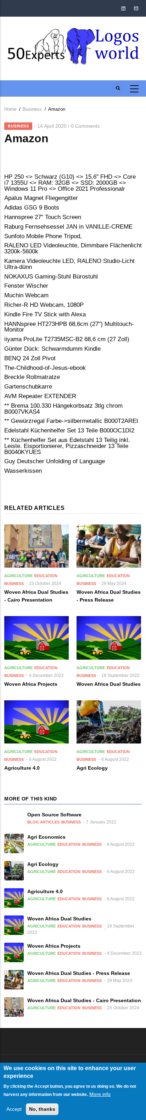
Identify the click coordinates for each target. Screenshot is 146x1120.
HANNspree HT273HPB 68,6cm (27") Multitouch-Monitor (69, 327)
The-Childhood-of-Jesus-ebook (45, 367)
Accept (14, 1109)
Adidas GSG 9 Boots (31, 207)
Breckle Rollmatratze (32, 377)
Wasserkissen (23, 470)
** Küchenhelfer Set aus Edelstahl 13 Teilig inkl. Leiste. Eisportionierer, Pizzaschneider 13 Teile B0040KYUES (67, 446)
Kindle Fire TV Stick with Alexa (45, 314)
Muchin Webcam (26, 295)
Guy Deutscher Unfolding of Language (54, 461)
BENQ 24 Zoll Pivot (30, 358)
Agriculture (18, 576)
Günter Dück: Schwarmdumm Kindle (52, 348)
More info (100, 1094)
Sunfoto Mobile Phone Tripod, (43, 236)
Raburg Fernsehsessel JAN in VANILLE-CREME (68, 226)
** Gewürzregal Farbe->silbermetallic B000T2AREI (71, 421)
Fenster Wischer (26, 285)
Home (10, 109)
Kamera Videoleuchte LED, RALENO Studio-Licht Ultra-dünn (69, 264)
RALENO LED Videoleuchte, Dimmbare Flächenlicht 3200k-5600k (73, 248)
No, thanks (42, 1109)
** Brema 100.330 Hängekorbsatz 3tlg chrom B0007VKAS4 (63, 408)
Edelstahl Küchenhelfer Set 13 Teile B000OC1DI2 (69, 430)
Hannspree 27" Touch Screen (42, 217)
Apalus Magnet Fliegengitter (41, 198)
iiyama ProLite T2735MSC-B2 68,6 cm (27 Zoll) (66, 339)
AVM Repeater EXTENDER (40, 396)
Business (32, 109)
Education (45, 576)
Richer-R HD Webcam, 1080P (44, 304)
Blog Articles (43, 822)
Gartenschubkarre (28, 386)
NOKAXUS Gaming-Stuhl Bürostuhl (51, 276)
